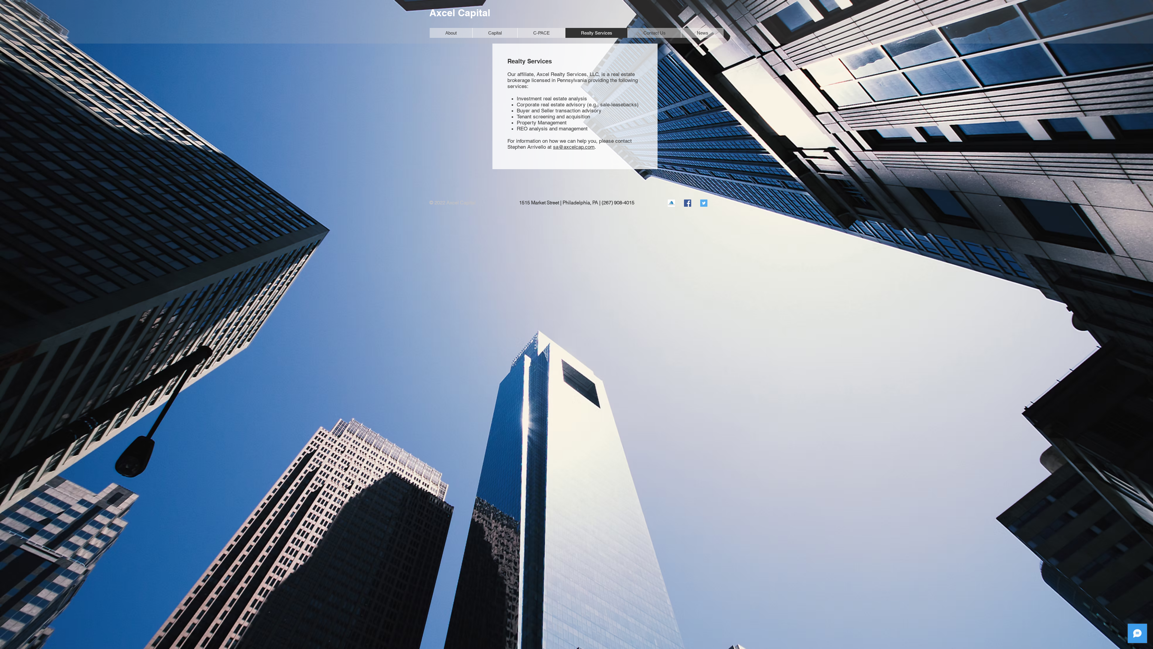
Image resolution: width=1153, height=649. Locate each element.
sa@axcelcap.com (574, 147)
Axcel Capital (459, 12)
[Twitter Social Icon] (703, 203)
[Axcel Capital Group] (671, 203)
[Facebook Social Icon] (687, 203)
